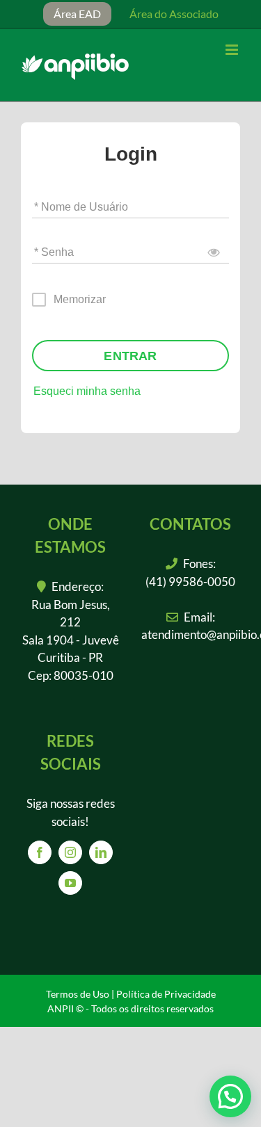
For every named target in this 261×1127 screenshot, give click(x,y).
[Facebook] (40, 852)
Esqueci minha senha (87, 391)
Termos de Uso (77, 994)
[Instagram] (70, 852)
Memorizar (80, 299)
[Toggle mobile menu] (233, 49)
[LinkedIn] (101, 852)
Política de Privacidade (166, 994)
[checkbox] (69, 299)
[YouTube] (70, 883)
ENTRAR (130, 356)
